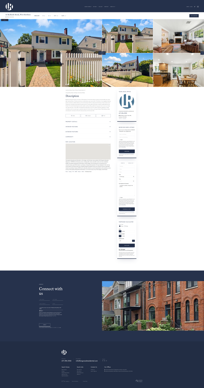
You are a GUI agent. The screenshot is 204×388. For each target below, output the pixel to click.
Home (67, 171)
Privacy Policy (132, 212)
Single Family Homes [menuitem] (65, 372)
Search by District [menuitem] (65, 375)
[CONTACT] (194, 15)
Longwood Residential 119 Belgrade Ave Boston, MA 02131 (116, 369)
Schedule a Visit (130, 163)
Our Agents (124, 118)
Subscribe (126, 151)
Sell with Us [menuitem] (79, 371)
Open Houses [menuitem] (64, 369)
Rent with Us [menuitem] (79, 369)
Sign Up (188, 6)
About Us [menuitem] (112, 6)
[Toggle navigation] (198, 6)
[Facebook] (102, 360)
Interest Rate (121, 238)
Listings (70, 171)
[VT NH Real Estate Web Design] (139, 381)
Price (120, 229)
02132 (83, 171)
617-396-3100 (123, 113)
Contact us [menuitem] (93, 369)
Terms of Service (122, 213)
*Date (120, 174)
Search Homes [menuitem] (88, 6)
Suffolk (76, 171)
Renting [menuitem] (106, 6)
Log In (191, 6)
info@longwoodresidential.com (87, 361)
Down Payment (122, 233)
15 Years (126, 226)
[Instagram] (106, 360)
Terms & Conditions (75, 381)
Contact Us (120, 118)
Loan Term (121, 224)
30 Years (121, 226)
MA (73, 171)
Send (44, 325)
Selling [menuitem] (100, 6)
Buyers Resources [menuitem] (80, 372)
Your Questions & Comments (124, 183)
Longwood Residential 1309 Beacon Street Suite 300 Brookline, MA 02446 (118, 371)
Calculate (126, 245)
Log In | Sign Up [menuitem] (94, 371)
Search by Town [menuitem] (64, 374)
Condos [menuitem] (63, 371)
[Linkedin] (104, 360)
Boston (79, 171)
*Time (120, 179)
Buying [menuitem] (94, 6)
